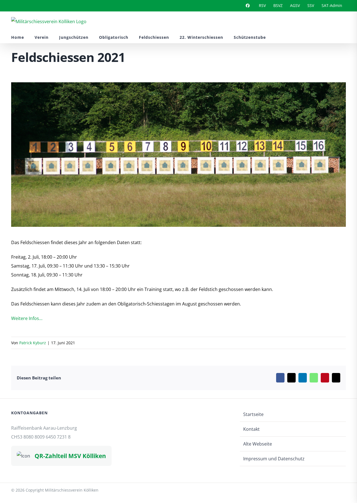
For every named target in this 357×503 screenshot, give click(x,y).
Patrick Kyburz (32, 342)
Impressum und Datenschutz (274, 459)
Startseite (253, 414)
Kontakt (251, 429)
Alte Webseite (257, 444)
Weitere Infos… (26, 318)
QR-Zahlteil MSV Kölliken (70, 456)
